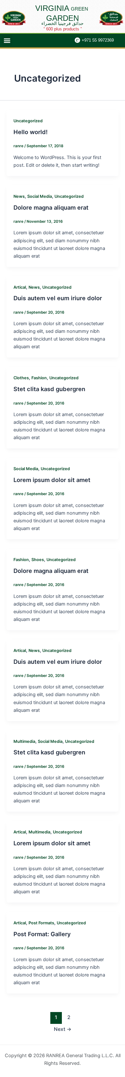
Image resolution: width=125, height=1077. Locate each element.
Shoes (37, 559)
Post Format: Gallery (42, 933)
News (19, 196)
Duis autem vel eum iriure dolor (57, 297)
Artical (19, 287)
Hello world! (30, 131)
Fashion (39, 377)
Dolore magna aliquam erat (50, 207)
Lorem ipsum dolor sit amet (51, 479)
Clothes (21, 377)
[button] (7, 40)
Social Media (39, 196)
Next (62, 1029)
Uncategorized (28, 120)
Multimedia (24, 741)
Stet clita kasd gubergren (49, 388)
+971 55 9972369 (98, 40)
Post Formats (41, 922)
